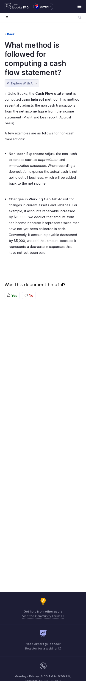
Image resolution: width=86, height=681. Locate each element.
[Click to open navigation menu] (7, 17)
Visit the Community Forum (41, 616)
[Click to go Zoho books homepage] (13, 6)
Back (11, 34)
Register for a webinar (41, 648)
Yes (13, 295)
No (30, 295)
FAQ (26, 7)
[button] (41, 6)
